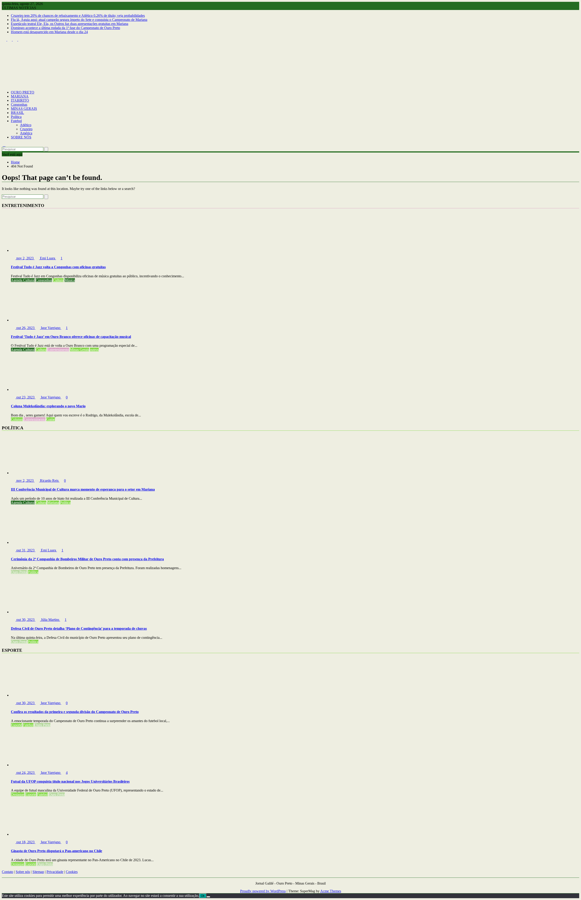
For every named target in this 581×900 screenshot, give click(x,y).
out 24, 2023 (25, 773)
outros (94, 350)
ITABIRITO (20, 100)
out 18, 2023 (25, 842)
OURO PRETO (22, 92)
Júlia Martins (50, 620)
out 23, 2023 (25, 397)
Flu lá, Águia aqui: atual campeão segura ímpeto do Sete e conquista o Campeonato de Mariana (79, 20)
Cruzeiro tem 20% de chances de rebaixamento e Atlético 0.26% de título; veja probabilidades (78, 15)
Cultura (58, 280)
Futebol (16, 121)
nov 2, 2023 (24, 258)
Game (50, 419)
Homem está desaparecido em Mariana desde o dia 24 (49, 32)
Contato (7, 872)
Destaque (17, 794)
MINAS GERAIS (24, 109)
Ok (203, 896)
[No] (208, 897)
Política (16, 117)
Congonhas (19, 104)
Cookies (72, 872)
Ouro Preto (19, 572)
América (26, 133)
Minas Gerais (79, 350)
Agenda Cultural (23, 280)
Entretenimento (58, 350)
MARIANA (20, 96)
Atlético (25, 125)
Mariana (53, 502)
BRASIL (17, 113)
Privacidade (55, 872)
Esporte (16, 725)
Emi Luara (47, 258)
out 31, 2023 (25, 550)
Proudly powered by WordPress (263, 891)
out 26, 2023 (25, 328)
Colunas (17, 419)
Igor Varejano (50, 328)
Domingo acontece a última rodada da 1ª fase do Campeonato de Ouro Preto (65, 28)
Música (69, 280)
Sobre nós (23, 872)
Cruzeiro (26, 129)
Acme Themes (330, 891)
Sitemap (38, 872)
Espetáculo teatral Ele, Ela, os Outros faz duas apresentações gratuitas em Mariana (69, 24)
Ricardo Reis (49, 480)
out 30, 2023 (25, 620)
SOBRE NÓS (21, 137)
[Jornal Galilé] (4, 84)
